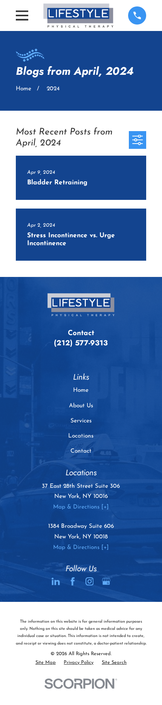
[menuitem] (45, 662)
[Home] (78, 15)
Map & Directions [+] (81, 507)
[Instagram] (90, 581)
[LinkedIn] (56, 581)
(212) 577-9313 (81, 342)
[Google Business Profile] (106, 581)
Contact (81, 451)
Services (81, 421)
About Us (81, 406)
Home (81, 390)
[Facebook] (73, 581)
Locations (80, 436)
